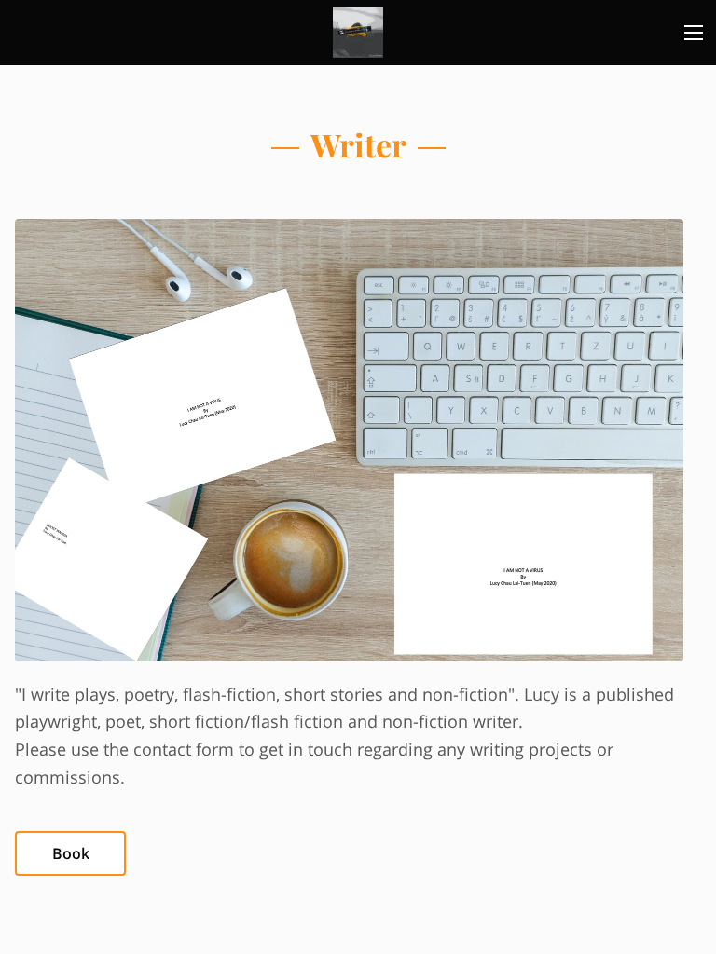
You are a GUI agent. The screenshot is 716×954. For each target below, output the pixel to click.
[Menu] (693, 32)
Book (71, 853)
